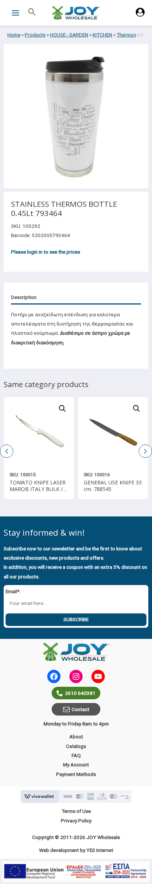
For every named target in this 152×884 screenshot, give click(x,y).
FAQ (76, 755)
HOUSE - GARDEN (69, 35)
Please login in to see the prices (45, 252)
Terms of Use (76, 811)
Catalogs (76, 746)
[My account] (140, 15)
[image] (39, 432)
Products (35, 35)
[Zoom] (62, 408)
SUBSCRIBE (76, 619)
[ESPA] (76, 871)
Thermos (126, 35)
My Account (76, 765)
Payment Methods (76, 774)
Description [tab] (24, 297)
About (76, 736)
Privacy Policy (76, 821)
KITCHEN (102, 35)
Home (13, 35)
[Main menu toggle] (15, 13)
